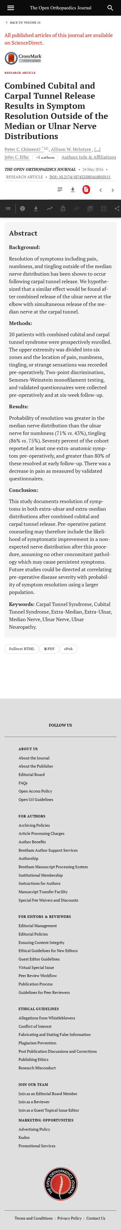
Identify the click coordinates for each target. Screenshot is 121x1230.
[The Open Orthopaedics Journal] (60, 1183)
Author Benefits (32, 841)
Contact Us (95, 1218)
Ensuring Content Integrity (41, 942)
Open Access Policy (35, 791)
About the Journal (34, 758)
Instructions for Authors (39, 883)
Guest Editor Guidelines (39, 959)
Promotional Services (37, 1145)
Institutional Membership (41, 875)
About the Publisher (36, 766)
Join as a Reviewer (34, 1101)
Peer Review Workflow (38, 975)
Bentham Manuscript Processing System (53, 866)
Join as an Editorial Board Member (48, 1093)
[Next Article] (112, 190)
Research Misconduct (37, 1067)
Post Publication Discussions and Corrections (58, 1051)
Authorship (28, 858)
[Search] (110, 7)
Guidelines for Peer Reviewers (44, 992)
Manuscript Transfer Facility (43, 891)
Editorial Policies (33, 934)
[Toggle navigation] (10, 7)
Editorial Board (32, 774)
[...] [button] (97, 149)
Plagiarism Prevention (37, 1042)
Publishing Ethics (33, 1059)
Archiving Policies (34, 825)
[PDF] (86, 189)
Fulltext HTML (21, 649)
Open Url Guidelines (36, 799)
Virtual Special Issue (36, 967)
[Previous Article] (101, 190)
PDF (51, 649)
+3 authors (45, 157)
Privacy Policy (69, 1218)
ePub (68, 649)
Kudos (24, 1137)
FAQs (23, 783)
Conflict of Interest (35, 1026)
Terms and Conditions (34, 1218)
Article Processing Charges (41, 833)
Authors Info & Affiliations (89, 157)
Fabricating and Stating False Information (55, 1034)
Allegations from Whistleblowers (47, 1018)
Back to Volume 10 (25, 22)
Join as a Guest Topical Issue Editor (49, 1110)
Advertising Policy (34, 1129)
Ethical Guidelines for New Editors (48, 950)
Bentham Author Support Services (48, 850)
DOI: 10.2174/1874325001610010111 (80, 176)
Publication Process (36, 984)
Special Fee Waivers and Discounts (48, 900)
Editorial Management (38, 925)
